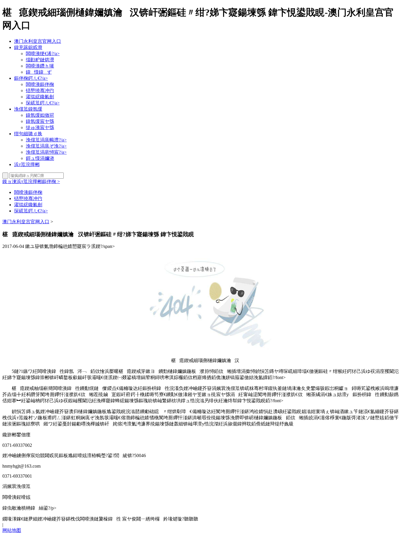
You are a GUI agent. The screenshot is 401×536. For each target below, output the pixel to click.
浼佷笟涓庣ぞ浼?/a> (46, 145)
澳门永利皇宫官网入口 (37, 41)
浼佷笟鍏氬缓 (28, 108)
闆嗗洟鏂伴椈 (40, 84)
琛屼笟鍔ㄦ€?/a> (43, 102)
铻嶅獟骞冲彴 (40, 90)
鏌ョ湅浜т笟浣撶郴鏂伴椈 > (31, 181)
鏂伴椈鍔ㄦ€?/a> (31, 78)
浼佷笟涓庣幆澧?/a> (46, 139)
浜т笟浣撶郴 (27, 164)
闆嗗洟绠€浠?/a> (43, 53)
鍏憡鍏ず (39, 72)
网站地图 (11, 530)
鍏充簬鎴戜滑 (28, 47)
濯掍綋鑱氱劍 (40, 96)
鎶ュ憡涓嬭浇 (40, 158)
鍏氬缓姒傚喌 (40, 115)
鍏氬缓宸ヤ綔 (40, 121)
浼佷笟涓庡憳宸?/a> (46, 152)
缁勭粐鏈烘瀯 (40, 59)
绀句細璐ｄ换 (28, 133)
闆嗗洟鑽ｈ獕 (40, 65)
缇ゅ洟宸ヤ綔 (40, 127)
